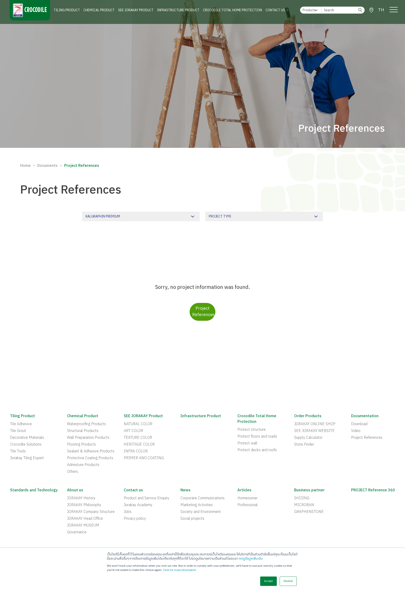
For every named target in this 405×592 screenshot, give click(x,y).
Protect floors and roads (257, 436)
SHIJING (301, 498)
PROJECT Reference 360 (373, 490)
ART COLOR (133, 431)
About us (75, 490)
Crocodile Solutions (25, 444)
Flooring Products (81, 444)
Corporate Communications (202, 498)
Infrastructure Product (178, 10)
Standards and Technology (34, 490)
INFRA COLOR (136, 451)
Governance (76, 532)
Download (359, 424)
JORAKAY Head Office (85, 519)
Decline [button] (288, 581)
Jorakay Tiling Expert (27, 458)
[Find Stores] (371, 10)
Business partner (309, 490)
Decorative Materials (27, 438)
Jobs (127, 512)
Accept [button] (268, 581)
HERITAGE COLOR (139, 444)
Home (25, 166)
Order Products (308, 416)
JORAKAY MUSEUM (83, 525)
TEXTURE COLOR (138, 438)
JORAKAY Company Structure (91, 512)
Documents (47, 166)
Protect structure (251, 430)
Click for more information (179, 570)
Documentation (365, 416)
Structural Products (82, 431)
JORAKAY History (81, 498)
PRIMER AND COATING (144, 458)
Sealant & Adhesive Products (90, 451)
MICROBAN (304, 505)
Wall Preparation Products (88, 438)
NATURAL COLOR (138, 424)
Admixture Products (83, 465)
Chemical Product (99, 10)
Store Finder (304, 444)
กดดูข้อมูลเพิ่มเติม (251, 558)
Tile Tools (18, 451)
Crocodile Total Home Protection (232, 10)
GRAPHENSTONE (309, 512)
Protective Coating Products (90, 458)
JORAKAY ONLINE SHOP (314, 424)
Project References (203, 311)
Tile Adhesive (21, 424)
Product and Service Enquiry (146, 498)
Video (355, 431)
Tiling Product (67, 10)
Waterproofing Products (86, 424)
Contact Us (275, 10)
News (185, 490)
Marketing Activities (196, 505)
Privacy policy (135, 519)
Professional (247, 505)
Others (72, 472)
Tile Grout (18, 431)
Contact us (133, 490)
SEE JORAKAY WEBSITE (314, 431)
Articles (244, 490)
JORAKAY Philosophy (84, 505)
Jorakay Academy (138, 505)
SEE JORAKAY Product (136, 10)
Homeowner (247, 498)
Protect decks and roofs (257, 450)
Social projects (192, 519)
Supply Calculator (308, 438)
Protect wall (247, 443)
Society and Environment (200, 512)
